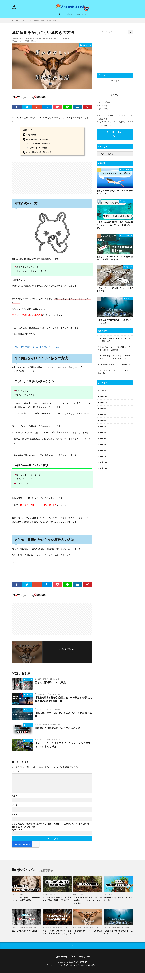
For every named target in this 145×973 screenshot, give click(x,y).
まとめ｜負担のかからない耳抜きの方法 (37, 152)
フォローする (67, 652)
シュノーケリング (63, 39)
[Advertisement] (52, 177)
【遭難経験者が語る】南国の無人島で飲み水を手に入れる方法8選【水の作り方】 (63, 699)
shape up (71, 14)
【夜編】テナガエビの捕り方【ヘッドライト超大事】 (115, 289)
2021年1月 (102, 456)
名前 (14, 796)
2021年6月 (102, 426)
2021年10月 (103, 402)
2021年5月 (102, 432)
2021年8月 (102, 414)
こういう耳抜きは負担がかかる (38, 143)
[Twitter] (27, 107)
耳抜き (33, 41)
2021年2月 (102, 450)
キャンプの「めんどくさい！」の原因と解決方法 (114, 371)
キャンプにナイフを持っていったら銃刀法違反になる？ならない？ (57, 932)
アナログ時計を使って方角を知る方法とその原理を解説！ (114, 339)
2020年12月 (103, 462)
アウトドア (59, 14)
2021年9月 (102, 408)
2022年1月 (102, 390)
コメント (15, 771)
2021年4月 (102, 438)
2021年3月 (102, 444)
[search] (130, 32)
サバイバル (52, 39)
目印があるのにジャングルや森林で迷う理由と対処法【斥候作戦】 (114, 348)
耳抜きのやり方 (30, 135)
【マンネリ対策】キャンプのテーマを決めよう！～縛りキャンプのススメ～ (114, 357)
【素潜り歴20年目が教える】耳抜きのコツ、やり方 (36, 346)
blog (78, 14)
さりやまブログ (80, 962)
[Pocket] (57, 107)
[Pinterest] (87, 107)
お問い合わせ (61, 956)
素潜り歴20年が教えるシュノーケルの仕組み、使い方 (115, 192)
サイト (14, 815)
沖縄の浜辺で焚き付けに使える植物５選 (114, 364)
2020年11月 (103, 468)
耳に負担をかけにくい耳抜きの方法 (44, 21)
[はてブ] (47, 107)
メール (15, 805)
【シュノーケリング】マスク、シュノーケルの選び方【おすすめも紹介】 (62, 745)
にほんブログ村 (27, 97)
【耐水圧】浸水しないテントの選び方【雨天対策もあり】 (63, 714)
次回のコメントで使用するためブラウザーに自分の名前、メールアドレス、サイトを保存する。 (52, 824)
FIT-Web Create (69, 965)
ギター (85, 14)
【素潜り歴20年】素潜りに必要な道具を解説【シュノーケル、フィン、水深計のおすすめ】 (115, 225)
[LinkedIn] (77, 107)
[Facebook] (17, 107)
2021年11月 (103, 396)
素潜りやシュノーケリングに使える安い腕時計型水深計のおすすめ (115, 258)
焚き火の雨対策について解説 (50, 682)
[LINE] (67, 107)
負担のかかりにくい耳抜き (37, 148)
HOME (16, 21)
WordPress (93, 965)
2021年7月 (102, 420)
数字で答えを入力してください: (25, 827)
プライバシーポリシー (80, 956)
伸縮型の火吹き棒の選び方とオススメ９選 (57, 728)
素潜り (28, 41)
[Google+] (37, 107)
